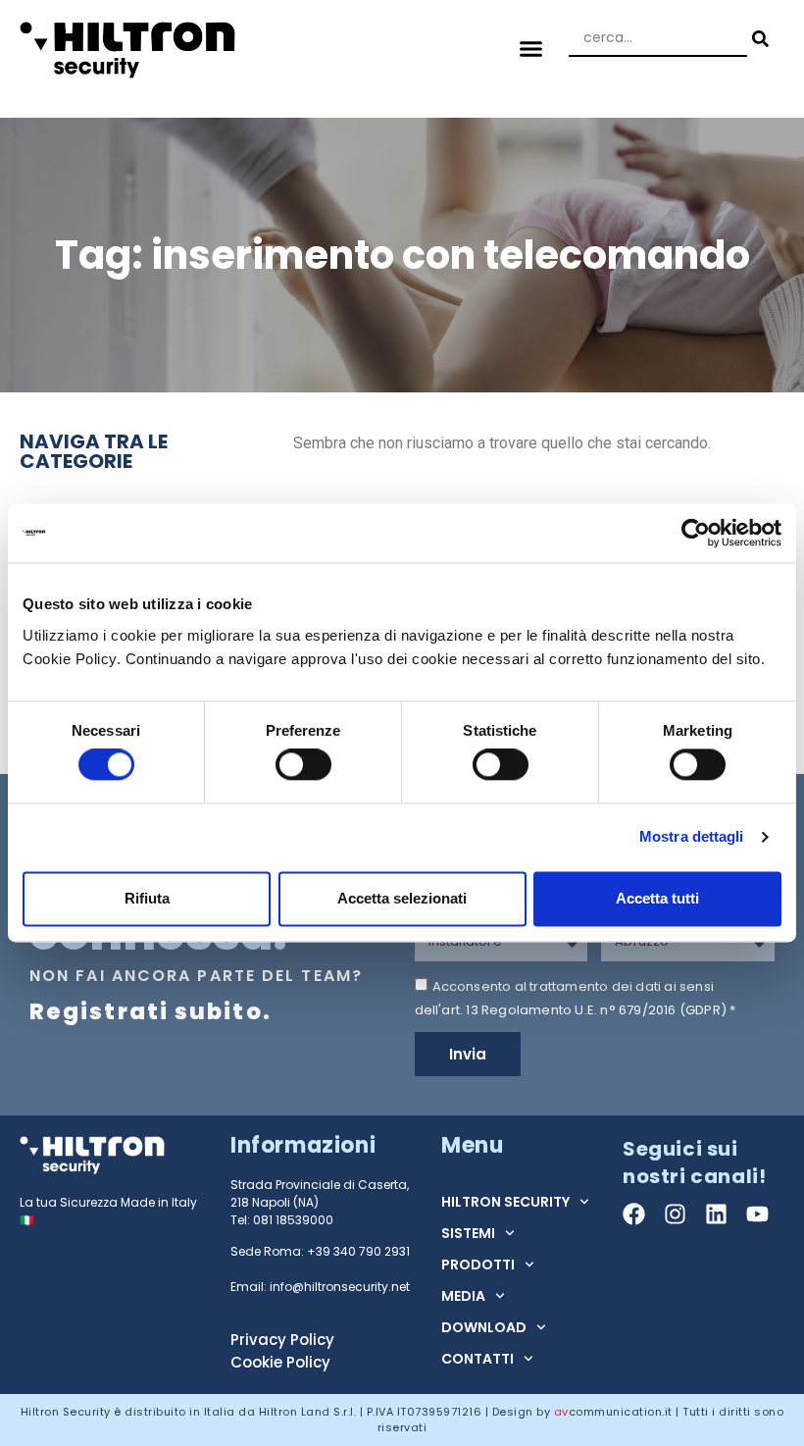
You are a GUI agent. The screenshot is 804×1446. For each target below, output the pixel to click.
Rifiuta (147, 898)
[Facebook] (634, 1214)
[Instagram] (675, 1214)
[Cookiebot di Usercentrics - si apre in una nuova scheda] (695, 532)
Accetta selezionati (402, 898)
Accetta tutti (657, 898)
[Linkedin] (716, 1214)
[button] (531, 49)
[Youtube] (757, 1214)
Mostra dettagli (691, 837)
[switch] (303, 765)
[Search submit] (758, 38)
